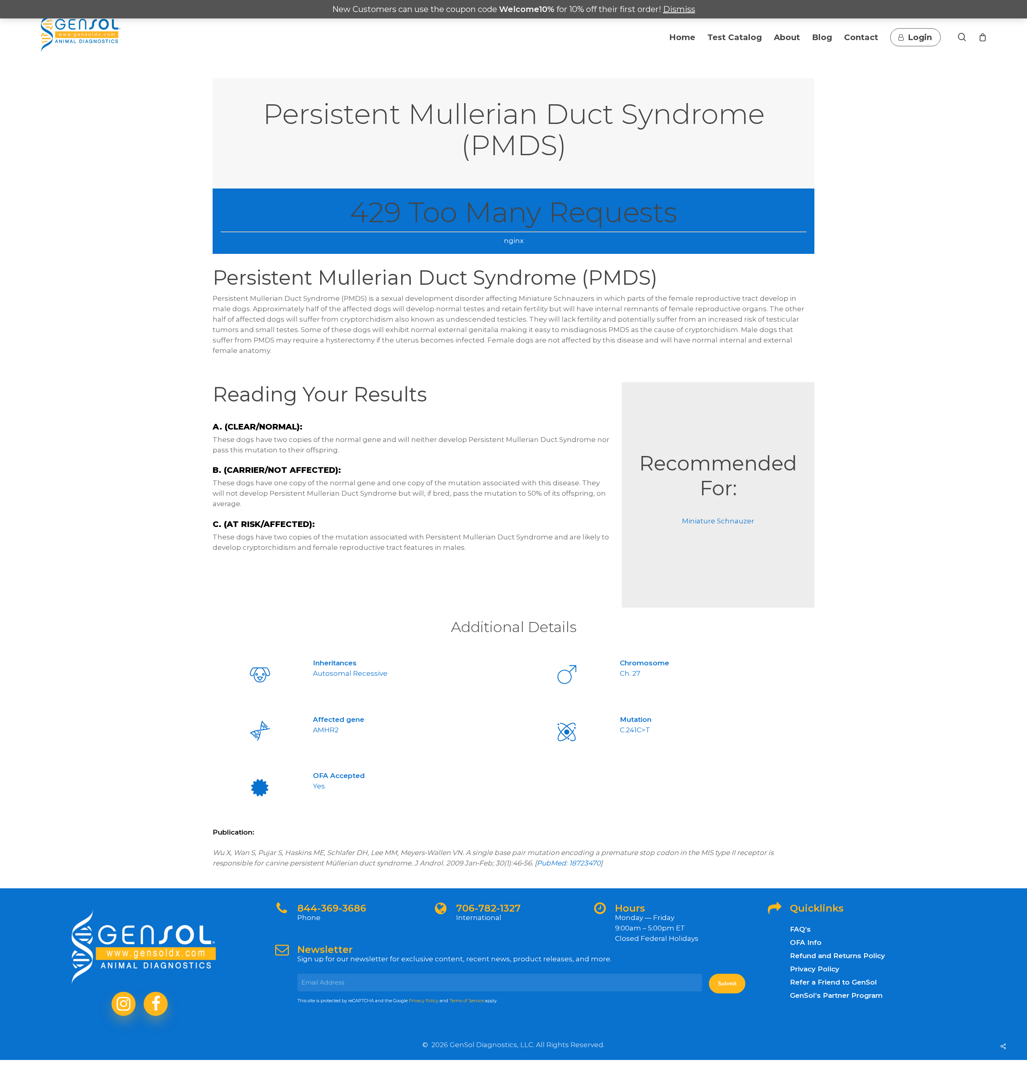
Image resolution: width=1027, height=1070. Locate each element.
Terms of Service (466, 1000)
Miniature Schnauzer (718, 521)
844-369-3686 (331, 908)
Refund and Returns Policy (837, 956)
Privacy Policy (423, 1000)
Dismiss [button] (679, 9)
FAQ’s (800, 929)
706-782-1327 (488, 908)
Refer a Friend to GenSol (833, 982)
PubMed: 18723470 (569, 863)
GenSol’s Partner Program (836, 995)
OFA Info (806, 942)
